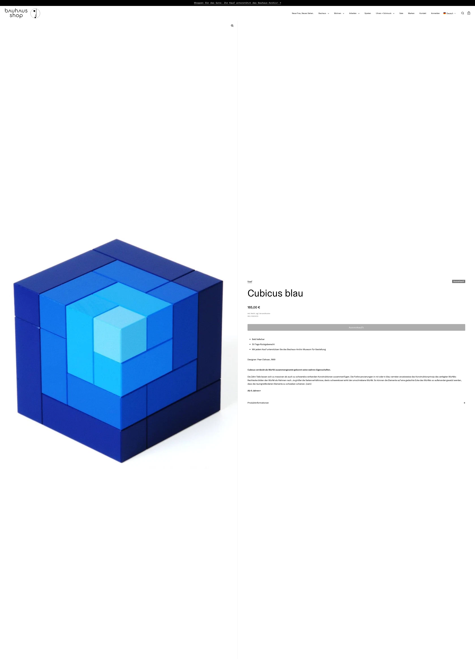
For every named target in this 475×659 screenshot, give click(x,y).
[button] (449, 13)
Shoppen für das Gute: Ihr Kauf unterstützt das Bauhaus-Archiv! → (237, 3)
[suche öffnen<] (462, 13)
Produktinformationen (258, 402)
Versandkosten (264, 313)
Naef (250, 281)
